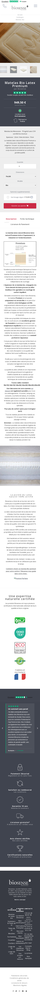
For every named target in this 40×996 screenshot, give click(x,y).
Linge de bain (11, 953)
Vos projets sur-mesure (20, 956)
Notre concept (20, 900)
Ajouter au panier (19, 206)
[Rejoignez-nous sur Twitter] (16, 991)
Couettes (11, 940)
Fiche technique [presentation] (27, 219)
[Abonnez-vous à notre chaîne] (23, 991)
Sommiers (11, 921)
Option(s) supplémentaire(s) (20, 192)
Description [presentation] (11, 219)
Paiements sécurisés (19, 976)
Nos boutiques (20, 937)
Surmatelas (11, 937)
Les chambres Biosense (20, 948)
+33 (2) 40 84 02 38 (28, 914)
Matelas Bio (20, 20)
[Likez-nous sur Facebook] (13, 991)
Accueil (20, 15)
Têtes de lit (11, 929)
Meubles (11, 933)
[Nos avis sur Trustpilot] (26, 991)
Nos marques (28, 957)
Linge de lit (11, 947)
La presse (28, 953)
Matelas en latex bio (11, 916)
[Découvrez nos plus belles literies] (19, 991)
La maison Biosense (20, 917)
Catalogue (20, 17)
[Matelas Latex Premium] (20, 266)
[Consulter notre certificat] (20, 621)
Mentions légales (20, 985)
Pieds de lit (12, 924)
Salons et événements (20, 942)
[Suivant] (37, 728)
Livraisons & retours (19, 983)
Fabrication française (20, 927)
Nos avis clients (20, 932)
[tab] (11, 219)
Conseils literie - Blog (28, 948)
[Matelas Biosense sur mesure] (21, 578)
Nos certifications (21, 922)
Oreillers (11, 943)
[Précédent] (2, 728)
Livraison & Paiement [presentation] (20, 224)
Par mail (28, 943)
